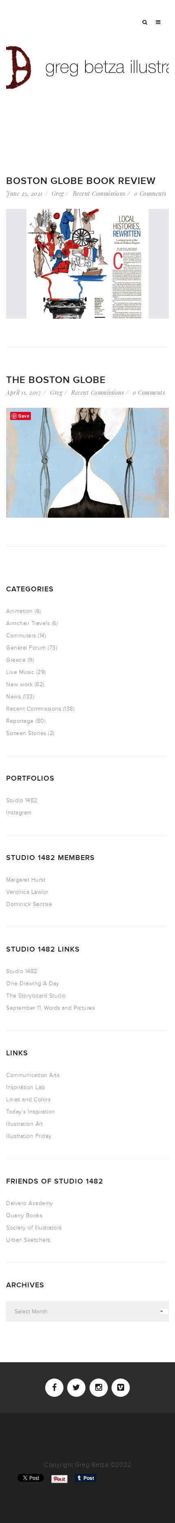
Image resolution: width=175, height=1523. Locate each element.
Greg (58, 193)
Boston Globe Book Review (81, 181)
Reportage (20, 721)
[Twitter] (76, 1388)
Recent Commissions (99, 193)
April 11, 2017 (23, 392)
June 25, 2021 (24, 193)
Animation (19, 611)
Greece (16, 659)
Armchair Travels (28, 623)
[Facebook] (54, 1388)
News (13, 696)
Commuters (21, 635)
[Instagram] (99, 1388)
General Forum (26, 647)
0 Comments (150, 193)
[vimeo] (121, 1388)
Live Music (20, 672)
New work (19, 684)
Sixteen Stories (26, 733)
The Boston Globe (56, 380)
